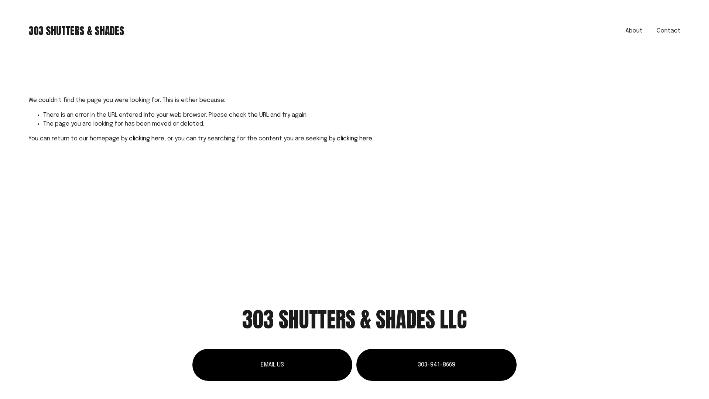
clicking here (146, 139)
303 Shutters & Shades (76, 30)
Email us (272, 365)
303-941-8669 (436, 365)
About (634, 31)
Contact (669, 31)
